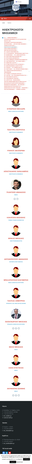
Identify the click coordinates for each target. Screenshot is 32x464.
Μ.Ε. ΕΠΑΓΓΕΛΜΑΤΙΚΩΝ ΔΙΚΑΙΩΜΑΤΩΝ (12, 56)
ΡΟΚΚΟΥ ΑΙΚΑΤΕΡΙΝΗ (16, 151)
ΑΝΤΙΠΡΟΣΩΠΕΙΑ (8, 44)
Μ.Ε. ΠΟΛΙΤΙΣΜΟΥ (8, 69)
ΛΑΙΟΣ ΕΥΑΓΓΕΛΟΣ (16, 368)
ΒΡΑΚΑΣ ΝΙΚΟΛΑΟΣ (16, 238)
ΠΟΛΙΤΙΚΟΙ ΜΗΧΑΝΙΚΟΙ (9, 89)
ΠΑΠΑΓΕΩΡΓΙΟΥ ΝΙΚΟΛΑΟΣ (16, 322)
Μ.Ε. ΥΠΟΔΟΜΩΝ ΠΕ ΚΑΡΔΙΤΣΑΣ (19, 75)
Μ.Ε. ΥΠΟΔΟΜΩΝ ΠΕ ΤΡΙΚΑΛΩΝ (11, 78)
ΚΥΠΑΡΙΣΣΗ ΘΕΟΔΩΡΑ (16, 109)
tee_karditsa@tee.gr (9, 443)
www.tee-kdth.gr (8, 417)
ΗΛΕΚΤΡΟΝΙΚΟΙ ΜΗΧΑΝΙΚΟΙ (10, 48)
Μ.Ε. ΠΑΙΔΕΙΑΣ (7, 67)
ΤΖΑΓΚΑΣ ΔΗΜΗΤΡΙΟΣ (16, 301)
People (9, 23)
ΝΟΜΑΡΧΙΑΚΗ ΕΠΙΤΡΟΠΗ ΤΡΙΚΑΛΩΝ (12, 87)
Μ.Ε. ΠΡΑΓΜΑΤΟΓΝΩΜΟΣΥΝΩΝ (21, 69)
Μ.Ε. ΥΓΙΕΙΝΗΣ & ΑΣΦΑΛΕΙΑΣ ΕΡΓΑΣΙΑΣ (12, 73)
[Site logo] (16, 10)
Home (3, 23)
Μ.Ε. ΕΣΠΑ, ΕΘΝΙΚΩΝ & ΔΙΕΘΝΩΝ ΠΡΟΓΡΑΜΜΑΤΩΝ (15, 59)
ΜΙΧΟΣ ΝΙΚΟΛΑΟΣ (16, 347)
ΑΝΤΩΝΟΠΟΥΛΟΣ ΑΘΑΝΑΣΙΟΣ (16, 259)
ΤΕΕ (16, 13)
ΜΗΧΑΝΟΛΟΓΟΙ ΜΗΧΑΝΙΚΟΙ (10, 84)
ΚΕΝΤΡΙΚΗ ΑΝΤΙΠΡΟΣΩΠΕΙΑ (10, 50)
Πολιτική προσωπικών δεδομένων (19, 458)
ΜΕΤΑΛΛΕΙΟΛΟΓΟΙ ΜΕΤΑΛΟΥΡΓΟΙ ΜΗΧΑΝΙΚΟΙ (14, 83)
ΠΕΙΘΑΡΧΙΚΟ (25, 87)
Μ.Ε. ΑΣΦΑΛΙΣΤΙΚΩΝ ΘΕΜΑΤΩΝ (11, 51)
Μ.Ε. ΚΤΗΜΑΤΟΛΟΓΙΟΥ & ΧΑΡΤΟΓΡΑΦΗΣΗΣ (14, 64)
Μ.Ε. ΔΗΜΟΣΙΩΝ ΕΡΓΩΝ (19, 55)
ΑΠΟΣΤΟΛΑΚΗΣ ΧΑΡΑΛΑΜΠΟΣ (16, 171)
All (5, 37)
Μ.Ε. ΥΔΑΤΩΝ (7, 75)
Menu (5, 18)
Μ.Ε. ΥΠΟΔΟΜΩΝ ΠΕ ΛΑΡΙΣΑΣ (10, 76)
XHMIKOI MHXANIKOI (12, 37)
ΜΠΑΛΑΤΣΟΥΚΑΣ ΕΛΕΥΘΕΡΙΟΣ (16, 280)
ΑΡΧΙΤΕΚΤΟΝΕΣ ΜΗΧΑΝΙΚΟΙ (19, 44)
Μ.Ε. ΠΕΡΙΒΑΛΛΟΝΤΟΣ (17, 67)
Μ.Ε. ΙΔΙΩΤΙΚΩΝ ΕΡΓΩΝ (9, 61)
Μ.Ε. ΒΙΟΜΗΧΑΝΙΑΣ (8, 55)
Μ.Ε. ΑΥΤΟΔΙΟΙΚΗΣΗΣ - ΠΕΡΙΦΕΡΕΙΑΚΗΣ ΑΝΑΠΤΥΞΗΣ (16, 53)
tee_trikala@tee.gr (8, 430)
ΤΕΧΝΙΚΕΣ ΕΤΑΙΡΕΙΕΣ (20, 89)
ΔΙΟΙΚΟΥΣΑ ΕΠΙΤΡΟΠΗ (9, 45)
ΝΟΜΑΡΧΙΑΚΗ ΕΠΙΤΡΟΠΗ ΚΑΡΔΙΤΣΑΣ (12, 86)
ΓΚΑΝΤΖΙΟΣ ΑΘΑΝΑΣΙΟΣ (16, 192)
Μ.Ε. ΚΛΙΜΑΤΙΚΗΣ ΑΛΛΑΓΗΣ (10, 62)
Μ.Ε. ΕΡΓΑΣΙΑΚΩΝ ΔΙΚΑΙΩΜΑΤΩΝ (11, 58)
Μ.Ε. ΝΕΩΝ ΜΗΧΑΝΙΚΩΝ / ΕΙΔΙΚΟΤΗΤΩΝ (13, 66)
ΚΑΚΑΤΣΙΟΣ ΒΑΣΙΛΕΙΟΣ (16, 217)
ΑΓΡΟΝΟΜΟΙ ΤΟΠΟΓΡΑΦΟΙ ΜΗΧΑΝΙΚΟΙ (13, 42)
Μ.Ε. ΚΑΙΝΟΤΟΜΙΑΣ (20, 61)
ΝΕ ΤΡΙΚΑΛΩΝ (21, 84)
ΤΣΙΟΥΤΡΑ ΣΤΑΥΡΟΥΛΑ (16, 130)
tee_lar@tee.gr (7, 415)
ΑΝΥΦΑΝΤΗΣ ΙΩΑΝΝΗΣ (16, 389)
